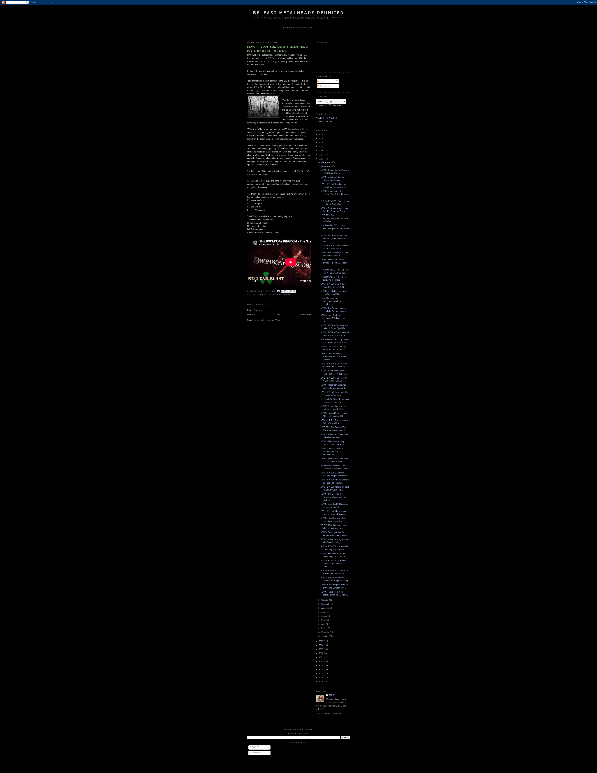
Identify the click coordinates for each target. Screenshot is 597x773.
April (323, 624)
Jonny (332, 695)
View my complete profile (329, 713)
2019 (321, 147)
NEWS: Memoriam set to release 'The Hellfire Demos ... (334, 194)
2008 (321, 669)
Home (279, 314)
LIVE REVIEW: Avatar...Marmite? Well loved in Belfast (335, 218)
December (326, 162)
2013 (321, 649)
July (323, 612)
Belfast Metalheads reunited (298, 12)
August (324, 608)
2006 (321, 677)
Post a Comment (254, 310)
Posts (322, 81)
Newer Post (252, 314)
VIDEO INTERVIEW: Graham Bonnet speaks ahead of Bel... (334, 238)
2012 (321, 653)
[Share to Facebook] (291, 291)
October (325, 600)
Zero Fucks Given (324, 121)
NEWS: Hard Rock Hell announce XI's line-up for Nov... (333, 318)
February (325, 632)
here (290, 216)
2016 (321, 159)
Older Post (306, 314)
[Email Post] (278, 291)
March (324, 628)
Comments (324, 86)
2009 (321, 665)
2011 (321, 657)
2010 (321, 661)
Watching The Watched (326, 118)
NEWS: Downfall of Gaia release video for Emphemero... (332, 451)
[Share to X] (288, 291)
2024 (321, 142)
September (326, 604)
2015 (321, 641)
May (323, 620)
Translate (337, 105)
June (323, 616)
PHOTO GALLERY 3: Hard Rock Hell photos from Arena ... (335, 228)
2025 (321, 138)
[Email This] (282, 291)
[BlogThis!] (285, 291)
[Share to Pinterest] (294, 291)
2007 (321, 673)
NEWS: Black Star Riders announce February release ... (334, 263)
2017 (321, 155)
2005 (321, 681)
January (325, 636)
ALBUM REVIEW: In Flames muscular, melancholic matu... (334, 563)
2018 (321, 151)
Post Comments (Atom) (270, 320)
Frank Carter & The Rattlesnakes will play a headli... (332, 301)
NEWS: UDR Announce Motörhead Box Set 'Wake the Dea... (333, 356)
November (326, 166)
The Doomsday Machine (280, 295)
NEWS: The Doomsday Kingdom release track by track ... (333, 497)
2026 (321, 134)
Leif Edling (261, 295)
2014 (321, 645)
